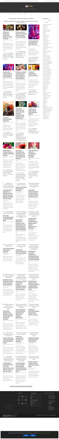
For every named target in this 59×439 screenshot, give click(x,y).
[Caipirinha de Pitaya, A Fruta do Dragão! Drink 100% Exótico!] (8, 148)
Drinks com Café (45, 59)
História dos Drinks (46, 95)
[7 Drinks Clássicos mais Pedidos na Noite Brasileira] (33, 38)
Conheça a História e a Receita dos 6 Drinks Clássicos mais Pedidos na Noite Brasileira (21, 75)
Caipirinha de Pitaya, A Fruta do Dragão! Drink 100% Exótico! (8, 153)
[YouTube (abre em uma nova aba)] (54, 1)
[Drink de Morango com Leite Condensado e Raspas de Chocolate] (33, 148)
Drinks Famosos (45, 80)
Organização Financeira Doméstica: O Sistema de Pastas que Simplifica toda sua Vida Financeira (33, 255)
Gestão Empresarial (46, 92)
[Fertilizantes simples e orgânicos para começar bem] (21, 247)
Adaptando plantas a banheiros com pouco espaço (33, 339)
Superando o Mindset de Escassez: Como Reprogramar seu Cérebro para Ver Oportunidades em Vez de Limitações (21, 224)
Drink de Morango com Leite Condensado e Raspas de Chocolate (33, 154)
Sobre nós (32, 402)
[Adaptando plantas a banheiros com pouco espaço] (33, 335)
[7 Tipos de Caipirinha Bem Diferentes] (8, 115)
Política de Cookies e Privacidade (44, 432)
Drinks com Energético (47, 63)
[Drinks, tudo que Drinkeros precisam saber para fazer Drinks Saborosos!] (21, 29)
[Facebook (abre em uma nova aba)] (46, 1)
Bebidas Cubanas (46, 29)
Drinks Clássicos (45, 55)
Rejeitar (33, 435)
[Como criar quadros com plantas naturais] (8, 246)
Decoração (45, 48)
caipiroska (44, 39)
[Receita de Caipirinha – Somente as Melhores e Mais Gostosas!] (8, 29)
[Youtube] (22, 403)
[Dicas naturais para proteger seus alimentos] (21, 184)
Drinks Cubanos (45, 78)
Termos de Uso (46, 415)
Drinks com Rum (46, 71)
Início (31, 395)
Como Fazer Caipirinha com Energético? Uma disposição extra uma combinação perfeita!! (20, 154)
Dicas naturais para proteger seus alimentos (21, 188)
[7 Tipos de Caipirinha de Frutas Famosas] (33, 69)
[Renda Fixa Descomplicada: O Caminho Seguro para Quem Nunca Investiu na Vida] (33, 187)
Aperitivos (44, 25)
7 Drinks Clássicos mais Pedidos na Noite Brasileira (33, 42)
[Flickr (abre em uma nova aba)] (52, 1)
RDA (43, 105)
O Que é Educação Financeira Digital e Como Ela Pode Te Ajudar (8, 340)
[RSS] (25, 403)
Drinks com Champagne (47, 62)
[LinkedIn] (18, 400)
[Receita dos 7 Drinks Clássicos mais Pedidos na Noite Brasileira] (8, 69)
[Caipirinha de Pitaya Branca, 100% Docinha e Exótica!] (33, 106)
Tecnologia (45, 117)
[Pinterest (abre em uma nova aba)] (47, 1)
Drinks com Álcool (46, 56)
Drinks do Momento (46, 79)
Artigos (44, 27)
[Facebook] (22, 396)
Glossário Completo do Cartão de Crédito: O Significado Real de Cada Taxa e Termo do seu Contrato (21, 285)
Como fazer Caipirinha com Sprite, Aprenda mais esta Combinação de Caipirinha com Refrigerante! (20, 113)
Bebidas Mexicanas (46, 31)
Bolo (43, 33)
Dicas (44, 49)
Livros (44, 99)
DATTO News (5, 415)
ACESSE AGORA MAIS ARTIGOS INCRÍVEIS (21, 386)
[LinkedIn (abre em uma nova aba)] (50, 1)
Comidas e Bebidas (46, 43)
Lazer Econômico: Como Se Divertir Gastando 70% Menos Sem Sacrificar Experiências (20, 313)
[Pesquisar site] (55, 13)
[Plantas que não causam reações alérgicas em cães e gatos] (33, 359)
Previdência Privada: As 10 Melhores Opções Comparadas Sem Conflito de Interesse (8, 315)
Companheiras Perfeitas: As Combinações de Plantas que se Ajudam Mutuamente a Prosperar (33, 223)
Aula (43, 28)
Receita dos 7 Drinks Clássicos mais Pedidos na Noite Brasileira (7, 74)
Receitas (44, 106)
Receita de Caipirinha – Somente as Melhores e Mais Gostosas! (7, 35)
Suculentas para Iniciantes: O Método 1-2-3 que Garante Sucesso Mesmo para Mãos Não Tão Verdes (8, 194)
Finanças (44, 88)
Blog (43, 32)
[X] (18, 396)
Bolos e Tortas (45, 35)
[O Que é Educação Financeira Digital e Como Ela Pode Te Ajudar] (8, 335)
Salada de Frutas (46, 113)
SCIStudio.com (10, 415)
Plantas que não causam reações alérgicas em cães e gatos (33, 364)
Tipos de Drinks (45, 118)
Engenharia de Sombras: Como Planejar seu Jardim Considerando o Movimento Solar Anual (33, 285)
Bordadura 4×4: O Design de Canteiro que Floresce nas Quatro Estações (8, 282)
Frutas (44, 91)
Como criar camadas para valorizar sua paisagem (20, 339)
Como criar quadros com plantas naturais (8, 250)
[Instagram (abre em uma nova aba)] (48, 1)
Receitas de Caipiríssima (47, 109)
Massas (44, 101)
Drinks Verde (45, 84)
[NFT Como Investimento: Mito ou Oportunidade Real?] (8, 213)
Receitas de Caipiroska (47, 110)
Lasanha (44, 98)
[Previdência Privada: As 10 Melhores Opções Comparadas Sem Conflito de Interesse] (8, 308)
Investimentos (45, 96)
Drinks (44, 53)
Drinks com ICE (45, 67)
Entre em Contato (33, 400)
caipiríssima (45, 37)
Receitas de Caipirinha (46, 107)
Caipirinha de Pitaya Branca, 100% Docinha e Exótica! (32, 111)
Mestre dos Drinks (20, 57)
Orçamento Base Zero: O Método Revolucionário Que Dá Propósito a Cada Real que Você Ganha (21, 367)
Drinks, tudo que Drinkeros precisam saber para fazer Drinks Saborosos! (21, 34)
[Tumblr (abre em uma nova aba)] (51, 1)
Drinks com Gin (45, 66)
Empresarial (45, 86)
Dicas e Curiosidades (46, 51)
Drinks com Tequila (46, 74)
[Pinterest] (22, 400)
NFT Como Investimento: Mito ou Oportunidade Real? (8, 218)
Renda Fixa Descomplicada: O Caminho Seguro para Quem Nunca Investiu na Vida (33, 193)
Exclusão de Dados (53, 415)
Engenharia (45, 87)
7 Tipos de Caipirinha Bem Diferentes (7, 119)
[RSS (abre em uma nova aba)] (55, 1)
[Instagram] (25, 396)
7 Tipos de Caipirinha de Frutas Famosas (32, 73)
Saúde (44, 114)
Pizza (44, 103)
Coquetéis (44, 45)
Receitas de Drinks (46, 111)
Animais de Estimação (46, 24)
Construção (45, 44)
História (44, 94)
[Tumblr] (18, 403)
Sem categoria (45, 115)
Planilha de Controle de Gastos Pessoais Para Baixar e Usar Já (33, 312)
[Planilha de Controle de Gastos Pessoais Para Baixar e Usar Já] (33, 307)
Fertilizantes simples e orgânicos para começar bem (21, 251)
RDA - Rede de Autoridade (12, 416)
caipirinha (44, 36)
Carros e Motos (45, 40)
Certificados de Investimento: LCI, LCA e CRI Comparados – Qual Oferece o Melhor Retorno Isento (8, 367)
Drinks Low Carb (46, 82)
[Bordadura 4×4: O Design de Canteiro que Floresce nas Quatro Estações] (8, 277)
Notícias (44, 102)
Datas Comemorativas (47, 47)
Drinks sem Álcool (46, 83)
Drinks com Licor (46, 68)
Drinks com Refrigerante (47, 70)
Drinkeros (44, 52)
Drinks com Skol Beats (46, 72)
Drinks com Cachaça (46, 57)
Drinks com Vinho (46, 75)
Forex (44, 90)
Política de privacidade (39, 415)
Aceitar (25, 435)
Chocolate (44, 41)
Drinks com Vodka (46, 76)
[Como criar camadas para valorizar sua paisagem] (21, 334)
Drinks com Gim (45, 64)
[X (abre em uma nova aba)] (44, 1)
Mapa (31, 404)
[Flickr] (25, 400)
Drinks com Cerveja (46, 60)
